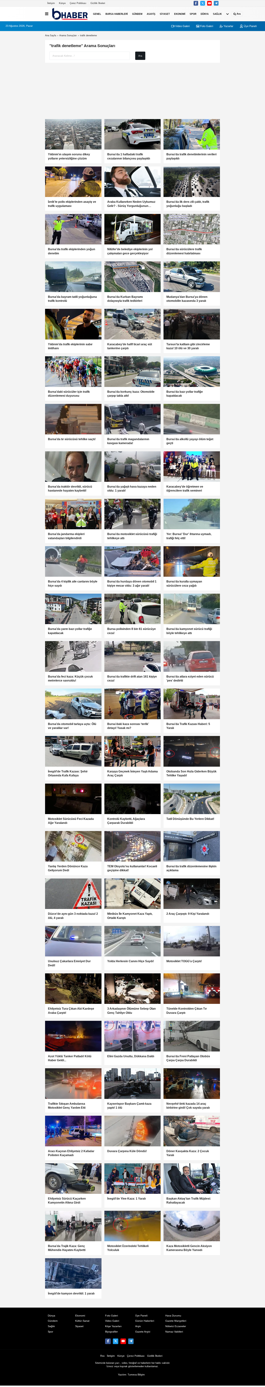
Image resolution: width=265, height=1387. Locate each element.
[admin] (216, 3)
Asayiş (151, 13)
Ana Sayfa (50, 35)
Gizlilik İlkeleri (97, 3)
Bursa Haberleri (116, 13)
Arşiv (138, 1326)
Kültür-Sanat (82, 1321)
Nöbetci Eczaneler (175, 1326)
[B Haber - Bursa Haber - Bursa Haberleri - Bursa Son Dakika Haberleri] (70, 14)
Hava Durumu (173, 1315)
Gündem (137, 13)
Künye (62, 3)
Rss (102, 1356)
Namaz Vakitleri (174, 1331)
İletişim (51, 3)
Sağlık (217, 13)
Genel (97, 13)
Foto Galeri (206, 26)
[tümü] (227, 14)
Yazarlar (228, 26)
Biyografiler (111, 1331)
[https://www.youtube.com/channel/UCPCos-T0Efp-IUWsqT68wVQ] (209, 3)
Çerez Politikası (78, 3)
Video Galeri (182, 26)
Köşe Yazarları (113, 1326)
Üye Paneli (250, 26)
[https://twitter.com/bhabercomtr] (196, 3)
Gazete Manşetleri (175, 1321)
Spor (193, 13)
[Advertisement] (132, 91)
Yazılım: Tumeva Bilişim (131, 1374)
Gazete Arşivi (142, 1331)
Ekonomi (179, 13)
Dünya (205, 13)
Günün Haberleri (144, 1321)
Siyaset (165, 13)
